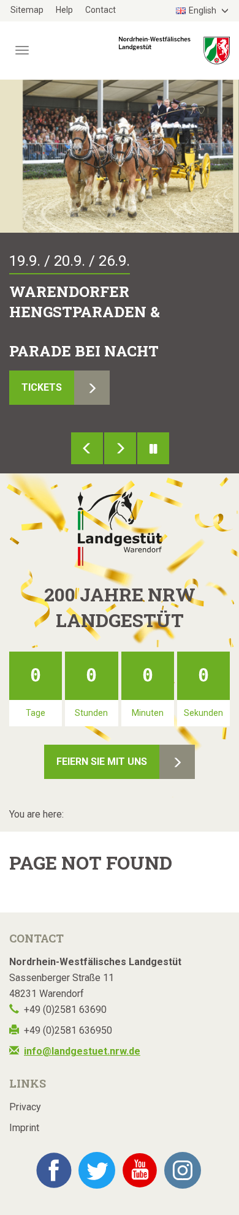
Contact (100, 10)
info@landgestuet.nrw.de (82, 1051)
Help (64, 10)
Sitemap (27, 10)
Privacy (25, 1107)
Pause (153, 448)
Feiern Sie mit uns (101, 761)
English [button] (203, 10)
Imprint (24, 1128)
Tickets (41, 387)
